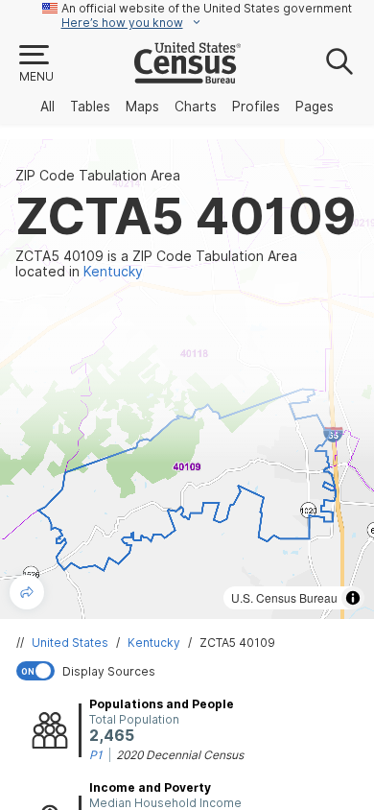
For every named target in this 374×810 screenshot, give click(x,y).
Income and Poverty (150, 787)
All (47, 106)
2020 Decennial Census (180, 755)
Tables (90, 106)
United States (70, 642)
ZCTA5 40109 (237, 642)
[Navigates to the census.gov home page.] (187, 75)
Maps (142, 106)
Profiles (256, 106)
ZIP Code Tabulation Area (97, 175)
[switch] (190, 670)
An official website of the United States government (206, 8)
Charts (196, 106)
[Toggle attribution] (352, 597)
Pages (314, 106)
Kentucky (154, 642)
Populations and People (161, 704)
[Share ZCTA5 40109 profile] (27, 592)
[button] (35, 64)
